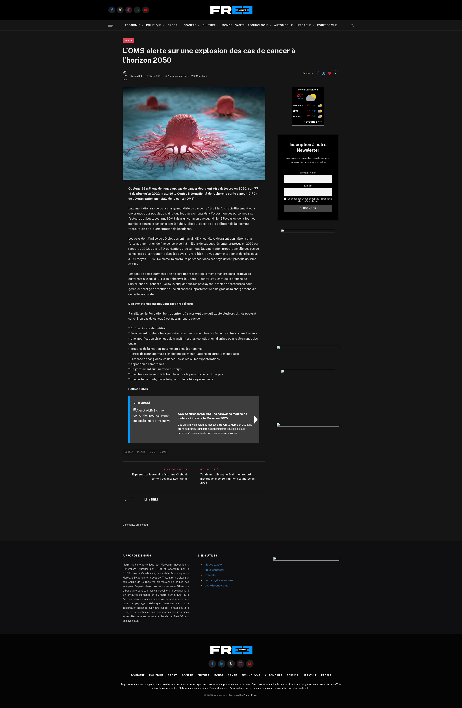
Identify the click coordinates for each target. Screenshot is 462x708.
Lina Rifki (138, 76)
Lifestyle (303, 25)
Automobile (283, 25)
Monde (227, 25)
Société (190, 25)
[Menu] (110, 25)
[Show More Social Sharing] (336, 73)
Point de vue (327, 25)
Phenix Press (250, 695)
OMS (152, 452)
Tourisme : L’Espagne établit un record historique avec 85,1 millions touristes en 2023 (227, 478)
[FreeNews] (231, 10)
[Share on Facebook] (318, 73)
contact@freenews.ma (219, 580)
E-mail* (308, 185)
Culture (209, 25)
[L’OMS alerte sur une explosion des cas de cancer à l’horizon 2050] (194, 133)
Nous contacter (214, 569)
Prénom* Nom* (308, 172)
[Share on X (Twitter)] (323, 73)
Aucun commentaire (178, 76)
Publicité (210, 575)
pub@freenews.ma (216, 585)
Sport (173, 25)
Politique (154, 25)
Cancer (129, 452)
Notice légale (213, 564)
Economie (132, 25)
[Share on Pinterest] (329, 73)
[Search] (352, 25)
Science (292, 675)
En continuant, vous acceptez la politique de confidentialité (309, 200)
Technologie (257, 25)
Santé (240, 25)
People (326, 675)
